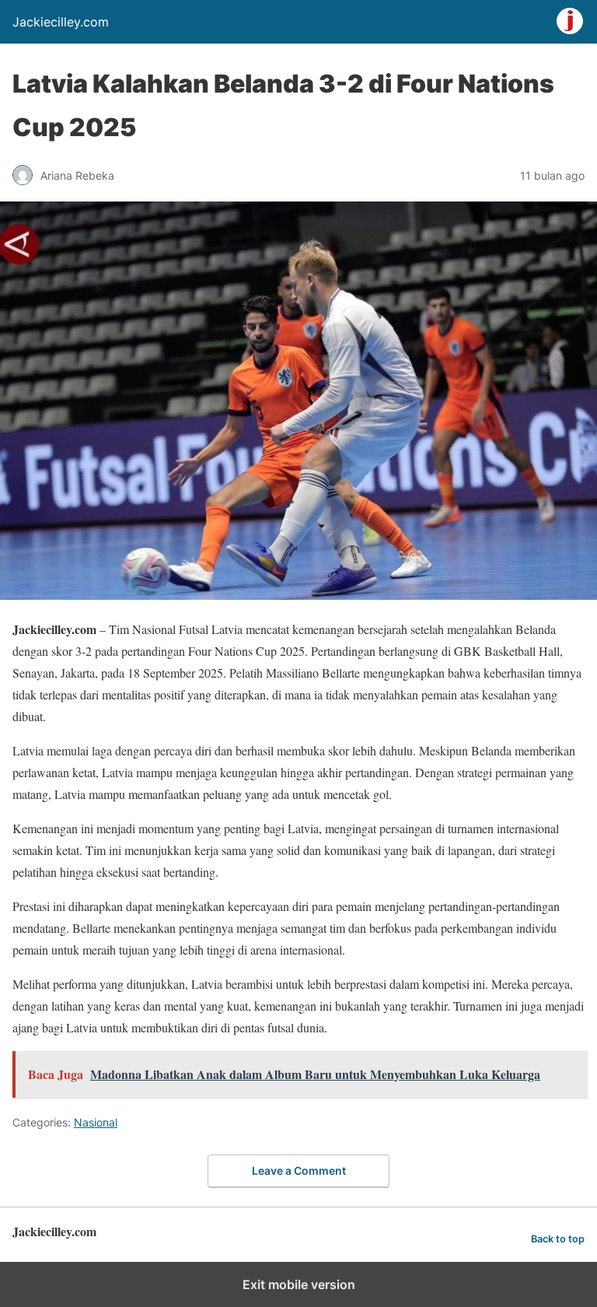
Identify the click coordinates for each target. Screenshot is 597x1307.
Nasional (95, 1122)
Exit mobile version (299, 1284)
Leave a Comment (299, 1170)
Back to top (558, 1239)
